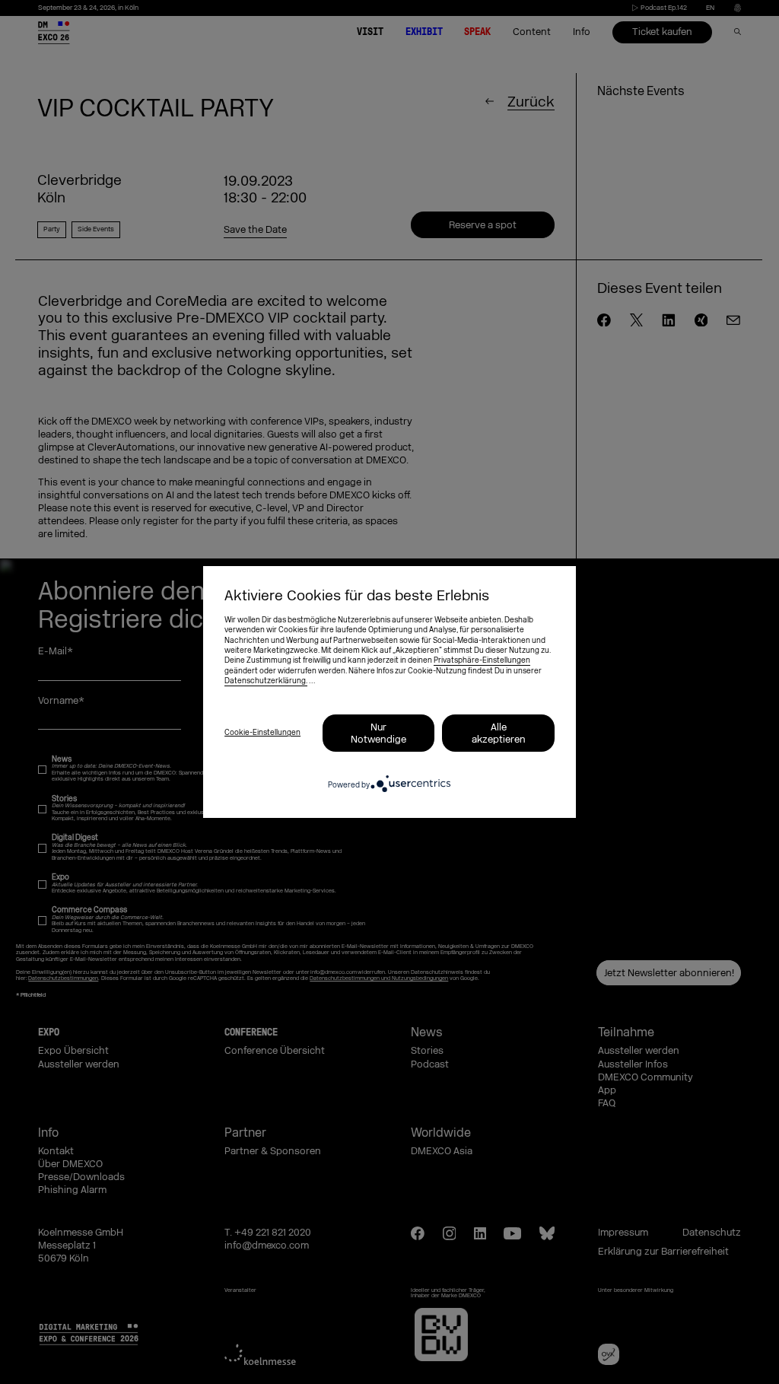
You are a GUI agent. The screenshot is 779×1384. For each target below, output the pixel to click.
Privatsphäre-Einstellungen (482, 660)
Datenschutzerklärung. (265, 681)
